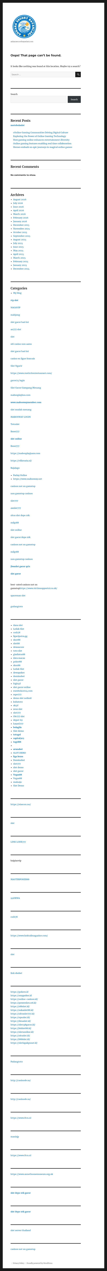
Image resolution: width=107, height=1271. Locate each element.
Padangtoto (17, 1061)
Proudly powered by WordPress (39, 1263)
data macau (19, 658)
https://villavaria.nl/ (21, 460)
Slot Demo (18, 785)
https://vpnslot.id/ (20, 1017)
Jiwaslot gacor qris (20, 566)
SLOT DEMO (19, 753)
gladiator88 (19, 654)
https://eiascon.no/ (21, 804)
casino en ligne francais (23, 358)
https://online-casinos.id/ (24, 999)
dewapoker (19, 672)
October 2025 (20, 232)
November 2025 (21, 228)
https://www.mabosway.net (27, 479)
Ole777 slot (19, 716)
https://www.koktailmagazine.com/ (29, 935)
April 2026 (18, 210)
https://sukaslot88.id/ (22, 1010)
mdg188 (15, 522)
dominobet (19, 676)
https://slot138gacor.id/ (23, 1024)
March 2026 (19, 214)
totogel (17, 734)
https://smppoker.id (21, 995)
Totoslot (15, 424)
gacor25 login (18, 380)
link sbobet (16, 973)
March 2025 (19, 257)
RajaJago (15, 468)
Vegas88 (17, 774)
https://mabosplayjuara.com (25, 453)
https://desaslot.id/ (21, 1021)
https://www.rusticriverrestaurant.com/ (31, 373)
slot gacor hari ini (20, 322)
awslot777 (16, 508)
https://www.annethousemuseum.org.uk (32, 1174)
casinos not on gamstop (23, 486)
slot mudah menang (21, 409)
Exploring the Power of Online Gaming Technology (39, 136)
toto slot (17, 650)
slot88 (16, 643)
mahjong (15, 315)
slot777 (14, 500)
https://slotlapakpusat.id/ (24, 1043)
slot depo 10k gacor (21, 1193)
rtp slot (14, 300)
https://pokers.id (19, 992)
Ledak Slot (18, 629)
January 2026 (20, 221)
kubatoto (18, 701)
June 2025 (18, 247)
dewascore (18, 647)
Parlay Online (20, 475)
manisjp (15, 1136)
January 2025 (20, 265)
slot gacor (16, 573)
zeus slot (17, 709)
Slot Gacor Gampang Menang (26, 387)
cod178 (16, 632)
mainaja (17, 782)
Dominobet (19, 760)
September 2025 (21, 236)
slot (12, 336)
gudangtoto (17, 606)
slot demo (18, 767)
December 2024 (21, 268)
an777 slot (16, 329)
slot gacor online (22, 687)
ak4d (15, 705)
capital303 (18, 738)
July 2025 (18, 243)
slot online (16, 438)
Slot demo (18, 731)
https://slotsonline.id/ (22, 1032)
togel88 (17, 742)
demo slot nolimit (22, 698)
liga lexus (18, 756)
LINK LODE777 (18, 842)
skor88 (16, 639)
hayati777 (18, 723)
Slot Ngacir (16, 366)
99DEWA (15, 898)
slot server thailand (21, 1230)
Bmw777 (15, 431)
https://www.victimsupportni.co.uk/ (38, 588)
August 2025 (19, 239)
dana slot (18, 625)
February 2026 (20, 217)
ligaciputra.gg (20, 636)
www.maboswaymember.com (26, 402)
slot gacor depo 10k (20, 537)
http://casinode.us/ (21, 1080)
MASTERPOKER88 (20, 879)
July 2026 (18, 203)
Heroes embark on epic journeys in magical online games (42, 147)
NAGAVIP (15, 307)
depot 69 (18, 720)
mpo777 (17, 694)
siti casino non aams (21, 344)
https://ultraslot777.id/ (23, 1013)
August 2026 (19, 199)
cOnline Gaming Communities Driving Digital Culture (40, 132)
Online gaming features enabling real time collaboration (42, 143)
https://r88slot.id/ (20, 1006)
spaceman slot (18, 595)
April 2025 (18, 254)
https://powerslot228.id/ (23, 1002)
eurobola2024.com (22, 691)
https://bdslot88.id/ (21, 1028)
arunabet (18, 749)
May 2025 (18, 250)
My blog (17, 293)
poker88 (17, 661)
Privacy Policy (18, 1263)
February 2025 (20, 261)
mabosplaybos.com (20, 395)
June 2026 (18, 206)
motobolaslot (18, 125)
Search (14, 94)
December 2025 (21, 225)
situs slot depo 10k (20, 515)
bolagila (17, 727)
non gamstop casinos (22, 493)
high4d (17, 683)
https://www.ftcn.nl (21, 1118)
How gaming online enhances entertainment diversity (41, 140)
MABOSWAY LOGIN (21, 417)
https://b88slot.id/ (20, 1039)
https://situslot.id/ (20, 1035)
